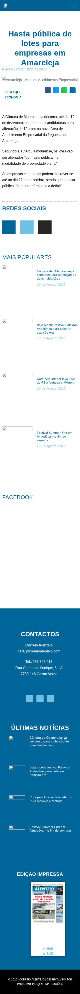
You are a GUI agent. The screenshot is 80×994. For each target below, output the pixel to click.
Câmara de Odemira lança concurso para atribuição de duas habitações (56, 274)
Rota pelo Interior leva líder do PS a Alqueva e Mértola (56, 380)
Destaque (12, 92)
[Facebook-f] (9, 227)
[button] (74, 5)
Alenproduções (52, 984)
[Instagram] (45, 227)
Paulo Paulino (27, 984)
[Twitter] (27, 227)
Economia (13, 97)
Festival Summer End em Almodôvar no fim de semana (54, 436)
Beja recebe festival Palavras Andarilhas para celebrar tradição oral (57, 328)
